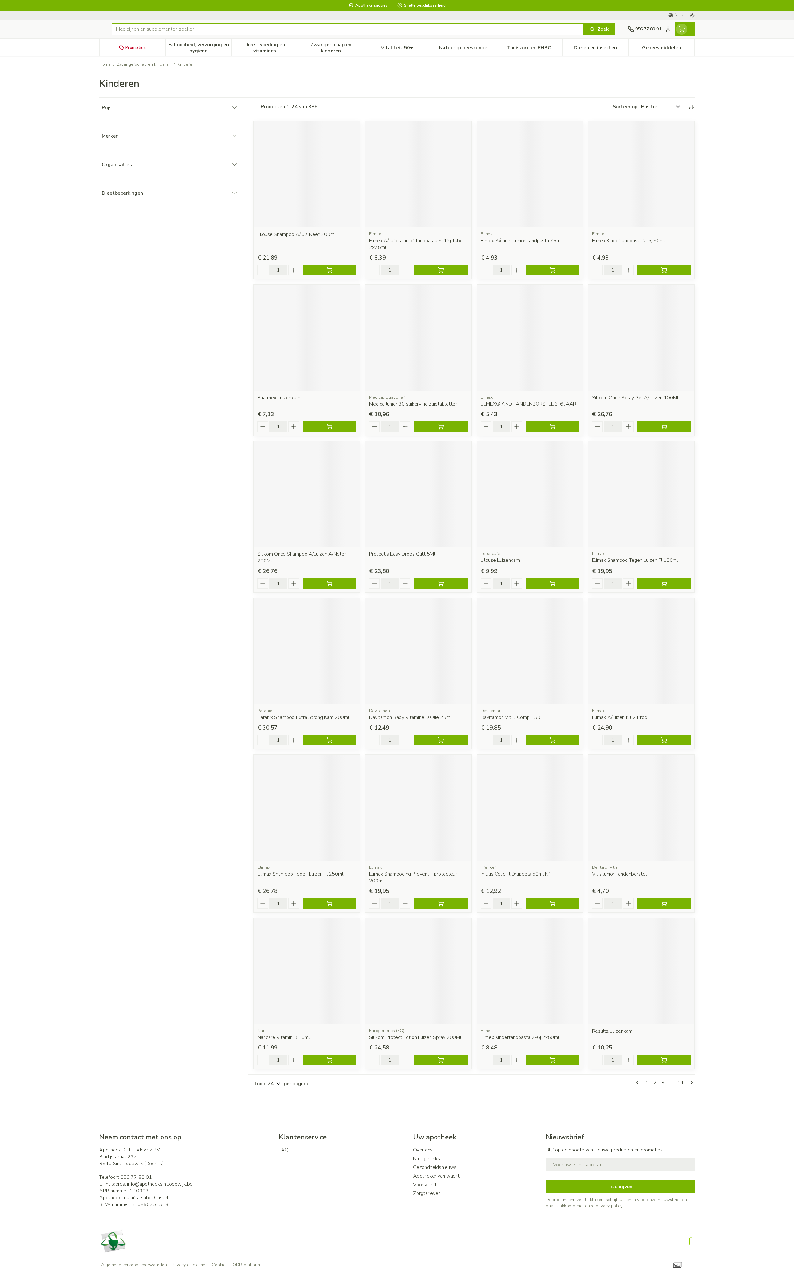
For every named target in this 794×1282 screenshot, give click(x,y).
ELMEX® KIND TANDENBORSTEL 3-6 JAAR (528, 404)
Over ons (423, 1150)
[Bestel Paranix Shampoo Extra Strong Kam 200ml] (329, 740)
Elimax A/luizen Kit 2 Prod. (620, 717)
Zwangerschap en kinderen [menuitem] (337, 47)
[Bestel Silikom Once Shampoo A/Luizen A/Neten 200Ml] (329, 583)
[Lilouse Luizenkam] (530, 494)
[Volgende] (690, 1082)
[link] (638, 1082)
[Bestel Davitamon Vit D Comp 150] (552, 740)
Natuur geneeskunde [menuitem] (467, 49)
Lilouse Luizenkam (500, 560)
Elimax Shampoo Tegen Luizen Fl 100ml (635, 560)
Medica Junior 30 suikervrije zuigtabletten (413, 404)
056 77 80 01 (136, 1177)
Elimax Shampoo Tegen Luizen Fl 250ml (300, 874)
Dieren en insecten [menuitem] (601, 49)
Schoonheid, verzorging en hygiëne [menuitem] (199, 47)
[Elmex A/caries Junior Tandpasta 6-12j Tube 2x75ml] (418, 174)
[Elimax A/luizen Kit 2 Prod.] (641, 651)
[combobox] (348, 29)
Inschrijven (620, 1186)
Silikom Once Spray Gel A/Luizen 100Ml (635, 397)
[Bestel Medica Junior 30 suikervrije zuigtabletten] (440, 426)
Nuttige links (426, 1158)
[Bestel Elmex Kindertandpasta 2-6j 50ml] (664, 270)
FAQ (283, 1150)
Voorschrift (425, 1184)
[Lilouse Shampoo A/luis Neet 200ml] (307, 174)
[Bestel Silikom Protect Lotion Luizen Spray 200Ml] (440, 1060)
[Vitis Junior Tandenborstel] (641, 808)
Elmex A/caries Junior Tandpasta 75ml (521, 240)
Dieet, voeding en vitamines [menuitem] (270, 47)
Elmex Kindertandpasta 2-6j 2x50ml (520, 1037)
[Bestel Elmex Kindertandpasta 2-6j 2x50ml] (552, 1060)
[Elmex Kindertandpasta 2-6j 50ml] (641, 174)
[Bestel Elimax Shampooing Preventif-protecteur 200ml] (440, 903)
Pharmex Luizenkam (278, 397)
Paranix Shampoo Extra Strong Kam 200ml (303, 717)
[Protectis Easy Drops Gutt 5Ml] (418, 494)
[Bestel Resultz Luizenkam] (664, 1060)
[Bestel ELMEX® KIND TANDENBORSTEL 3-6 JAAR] (552, 426)
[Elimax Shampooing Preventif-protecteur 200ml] (418, 808)
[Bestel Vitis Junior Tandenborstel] (664, 903)
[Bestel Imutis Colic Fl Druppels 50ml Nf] (552, 903)
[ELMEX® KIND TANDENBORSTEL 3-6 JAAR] (530, 338)
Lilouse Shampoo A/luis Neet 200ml (296, 234)
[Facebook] (690, 1241)
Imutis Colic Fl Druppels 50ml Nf (515, 874)
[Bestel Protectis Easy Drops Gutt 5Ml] (440, 583)
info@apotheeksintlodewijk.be (160, 1184)
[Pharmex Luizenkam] (307, 338)
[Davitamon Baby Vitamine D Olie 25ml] (418, 651)
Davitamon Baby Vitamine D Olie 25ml (410, 717)
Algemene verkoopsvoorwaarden (134, 1265)
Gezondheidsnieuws (435, 1167)
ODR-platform (246, 1265)
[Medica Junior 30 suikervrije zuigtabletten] (418, 338)
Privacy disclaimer (189, 1265)
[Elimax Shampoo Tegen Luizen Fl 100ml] (641, 494)
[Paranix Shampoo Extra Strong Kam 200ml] (307, 651)
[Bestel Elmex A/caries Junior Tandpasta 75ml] (552, 270)
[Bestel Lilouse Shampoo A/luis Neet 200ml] (329, 270)
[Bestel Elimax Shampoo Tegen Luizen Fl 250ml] (329, 903)
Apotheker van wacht (436, 1176)
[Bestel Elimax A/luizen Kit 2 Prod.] (664, 740)
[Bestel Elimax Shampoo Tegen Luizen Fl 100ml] (664, 583)
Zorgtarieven (427, 1193)
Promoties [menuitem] (135, 48)
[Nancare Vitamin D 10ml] (307, 971)
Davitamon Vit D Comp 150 (510, 717)
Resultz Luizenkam (612, 1031)
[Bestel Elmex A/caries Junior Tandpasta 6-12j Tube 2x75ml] (440, 270)
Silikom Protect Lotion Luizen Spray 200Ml (415, 1037)
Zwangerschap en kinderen (144, 64)
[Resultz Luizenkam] (641, 971)
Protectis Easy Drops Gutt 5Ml (402, 554)
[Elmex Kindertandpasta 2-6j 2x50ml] (530, 971)
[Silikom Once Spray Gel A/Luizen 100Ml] (641, 338)
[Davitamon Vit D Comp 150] (530, 651)
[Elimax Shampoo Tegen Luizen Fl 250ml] (307, 808)
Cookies (220, 1265)
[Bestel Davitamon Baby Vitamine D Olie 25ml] (440, 740)
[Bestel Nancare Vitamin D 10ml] (329, 1060)
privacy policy (609, 1206)
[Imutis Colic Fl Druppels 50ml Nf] (530, 808)
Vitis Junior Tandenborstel (619, 874)
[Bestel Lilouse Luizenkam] (552, 583)
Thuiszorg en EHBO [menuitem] (534, 49)
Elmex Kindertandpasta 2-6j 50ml (628, 240)
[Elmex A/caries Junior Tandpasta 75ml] (530, 174)
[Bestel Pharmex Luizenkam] (329, 426)
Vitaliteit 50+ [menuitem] (405, 49)
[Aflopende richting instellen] (691, 106)
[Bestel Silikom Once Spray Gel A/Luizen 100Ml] (664, 426)
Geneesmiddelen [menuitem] (668, 49)
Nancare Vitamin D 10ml (283, 1037)
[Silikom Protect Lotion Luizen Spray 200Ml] (418, 971)
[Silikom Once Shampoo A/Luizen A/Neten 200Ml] (307, 494)
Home (105, 64)
